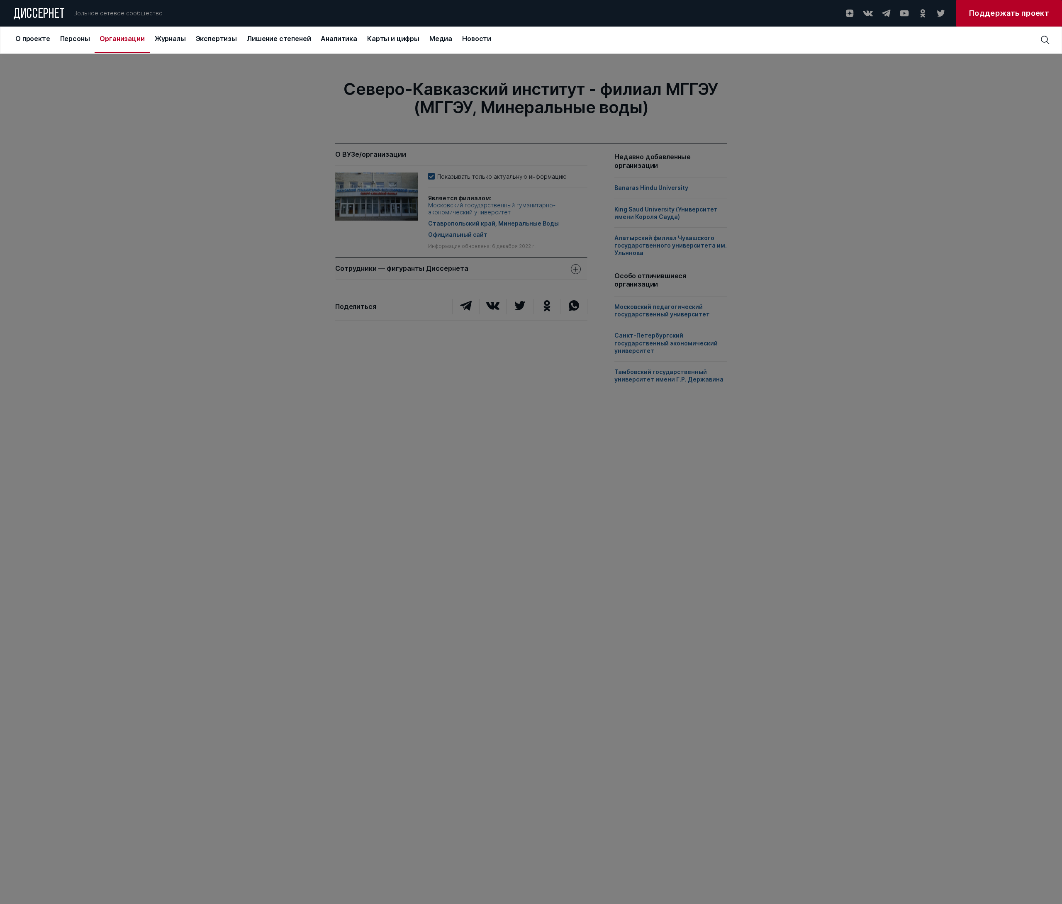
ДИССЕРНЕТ (39, 14)
